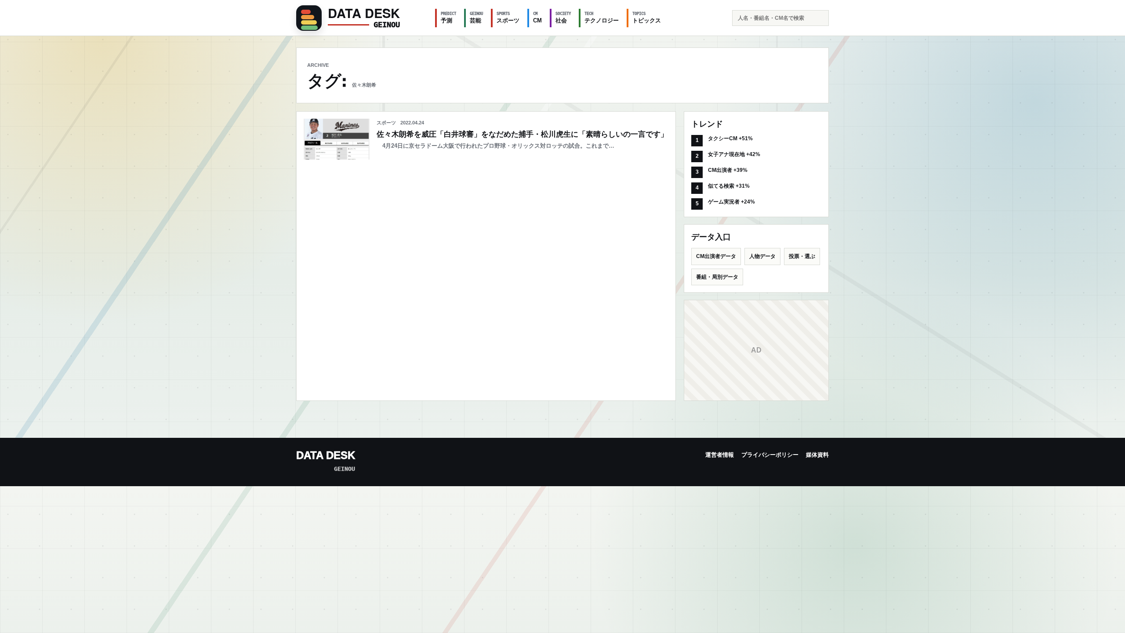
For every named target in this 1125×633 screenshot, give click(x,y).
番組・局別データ (717, 277)
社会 (563, 17)
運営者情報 (719, 454)
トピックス (646, 17)
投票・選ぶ (802, 256)
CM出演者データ (716, 256)
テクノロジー (601, 17)
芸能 (476, 17)
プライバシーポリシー (769, 454)
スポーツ (508, 17)
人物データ (762, 256)
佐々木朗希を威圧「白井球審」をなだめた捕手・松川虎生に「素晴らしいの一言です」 (522, 134)
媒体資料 (817, 454)
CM (537, 17)
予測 (448, 17)
